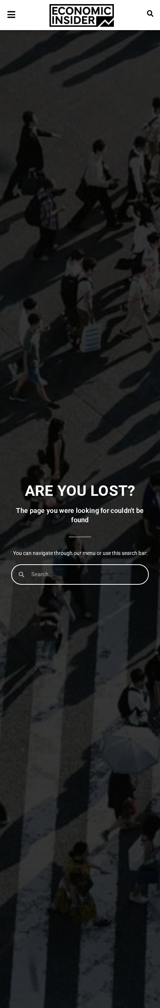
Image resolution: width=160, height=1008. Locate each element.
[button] (150, 14)
